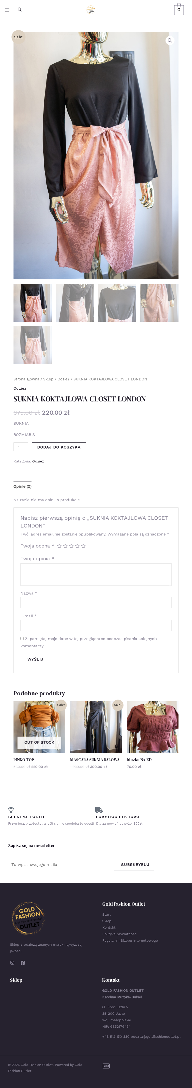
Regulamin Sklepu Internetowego (130, 940)
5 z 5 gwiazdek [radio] (83, 545)
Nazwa (28, 593)
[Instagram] (12, 962)
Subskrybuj (135, 864)
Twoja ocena (37, 546)
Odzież (64, 379)
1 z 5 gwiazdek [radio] (59, 545)
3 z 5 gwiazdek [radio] (71, 545)
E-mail (28, 616)
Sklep (48, 379)
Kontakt (109, 927)
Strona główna (26, 379)
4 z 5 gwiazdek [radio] (77, 545)
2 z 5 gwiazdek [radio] (65, 545)
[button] (170, 40)
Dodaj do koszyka (59, 447)
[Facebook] (22, 962)
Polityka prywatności (119, 934)
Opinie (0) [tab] (23, 486)
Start (106, 914)
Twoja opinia (37, 559)
